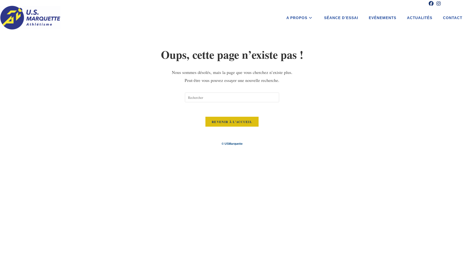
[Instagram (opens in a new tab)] (438, 3)
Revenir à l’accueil (232, 121)
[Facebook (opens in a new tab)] (431, 3)
